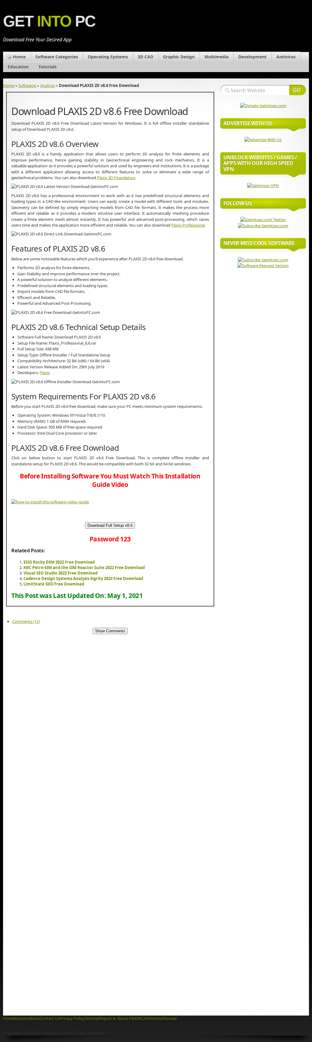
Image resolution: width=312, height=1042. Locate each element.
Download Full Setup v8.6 (110, 525)
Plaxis (45, 372)
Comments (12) (26, 621)
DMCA (140, 1018)
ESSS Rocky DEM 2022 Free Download (59, 562)
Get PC (49, 21)
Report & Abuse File (117, 1018)
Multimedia (216, 57)
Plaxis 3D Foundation (116, 177)
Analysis (47, 85)
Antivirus (286, 57)
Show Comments (110, 631)
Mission (21, 1018)
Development (252, 57)
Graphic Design (179, 57)
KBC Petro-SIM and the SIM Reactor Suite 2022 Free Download (84, 567)
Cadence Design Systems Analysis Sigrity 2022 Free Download (83, 578)
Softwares (27, 85)
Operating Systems (108, 57)
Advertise (154, 1018)
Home (19, 57)
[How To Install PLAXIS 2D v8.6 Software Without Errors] (50, 502)
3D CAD (145, 57)
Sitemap (91, 1018)
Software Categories (56, 57)
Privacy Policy (72, 1018)
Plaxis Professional (188, 225)
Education (18, 67)
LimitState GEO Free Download (53, 584)
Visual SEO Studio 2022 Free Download (60, 573)
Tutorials (47, 67)
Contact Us (50, 1018)
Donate (170, 1018)
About (34, 1018)
